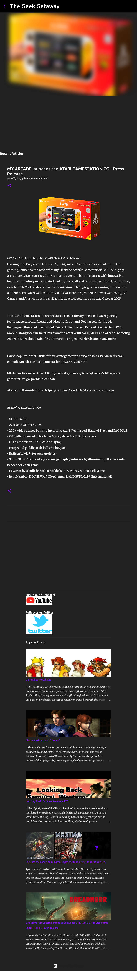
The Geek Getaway (35, 6)
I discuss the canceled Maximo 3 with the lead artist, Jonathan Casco (65, 862)
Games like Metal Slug (39, 679)
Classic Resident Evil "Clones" (43, 740)
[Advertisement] (68, 123)
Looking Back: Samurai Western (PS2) (48, 801)
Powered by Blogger (70, 966)
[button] (9, 185)
